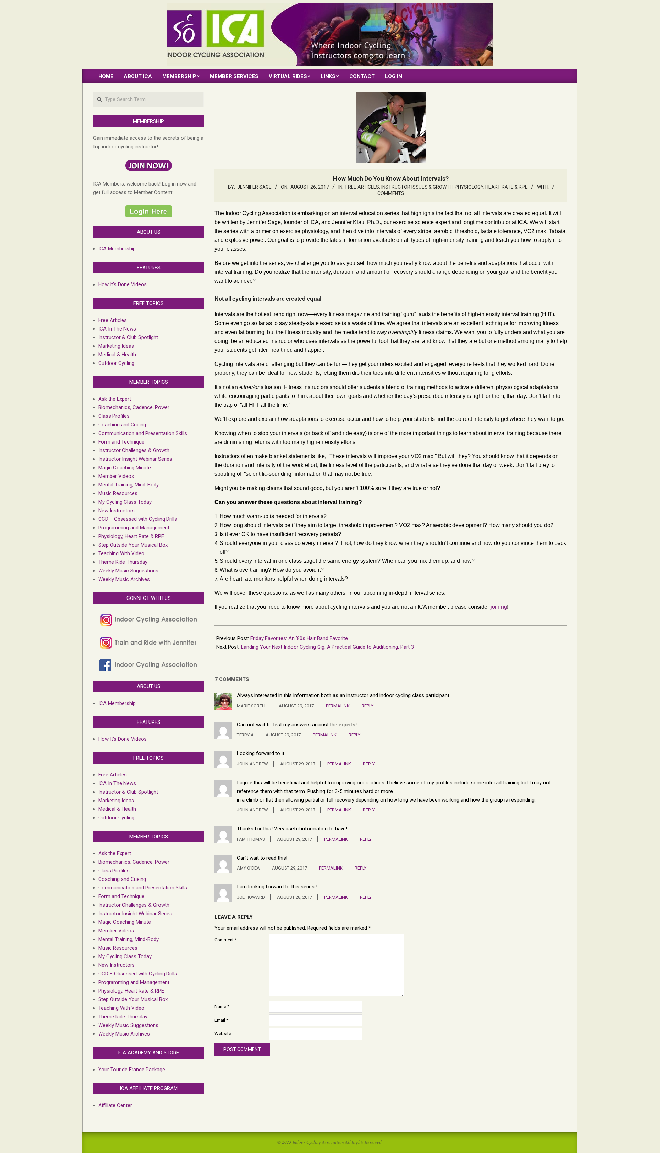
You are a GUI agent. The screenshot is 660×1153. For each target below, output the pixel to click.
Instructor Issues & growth (417, 187)
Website (222, 1033)
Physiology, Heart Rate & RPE (491, 187)
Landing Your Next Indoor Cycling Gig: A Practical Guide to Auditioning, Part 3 (327, 647)
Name (221, 1006)
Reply (367, 705)
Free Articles (362, 187)
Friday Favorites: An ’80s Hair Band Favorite (299, 638)
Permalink (338, 705)
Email (221, 1020)
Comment (225, 939)
